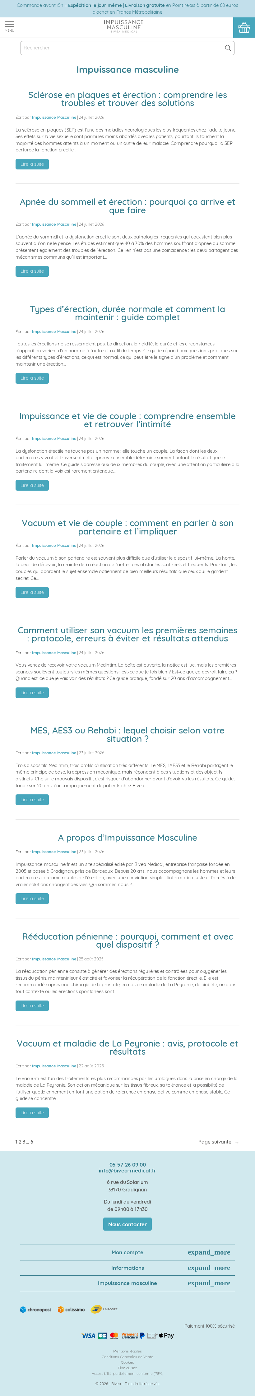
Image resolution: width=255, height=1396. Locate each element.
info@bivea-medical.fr (127, 1170)
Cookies (127, 1362)
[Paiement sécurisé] (127, 1336)
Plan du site (127, 1368)
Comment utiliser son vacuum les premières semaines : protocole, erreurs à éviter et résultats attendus (127, 634)
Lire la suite (35, 165)
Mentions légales (127, 1351)
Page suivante (218, 1142)
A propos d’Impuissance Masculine (127, 838)
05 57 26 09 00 (127, 1164)
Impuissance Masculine (54, 117)
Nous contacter (127, 1224)
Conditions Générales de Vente (127, 1356)
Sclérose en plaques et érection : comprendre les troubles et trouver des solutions (127, 99)
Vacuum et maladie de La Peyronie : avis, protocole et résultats (127, 1047)
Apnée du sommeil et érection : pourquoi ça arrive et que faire (127, 206)
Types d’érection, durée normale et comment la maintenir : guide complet (127, 313)
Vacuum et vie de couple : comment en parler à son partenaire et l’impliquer (128, 527)
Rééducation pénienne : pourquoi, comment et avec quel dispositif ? (127, 940)
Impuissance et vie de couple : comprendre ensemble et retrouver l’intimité (127, 420)
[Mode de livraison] (69, 1309)
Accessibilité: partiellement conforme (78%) (128, 1373)
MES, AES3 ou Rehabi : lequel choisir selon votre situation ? (127, 734)
